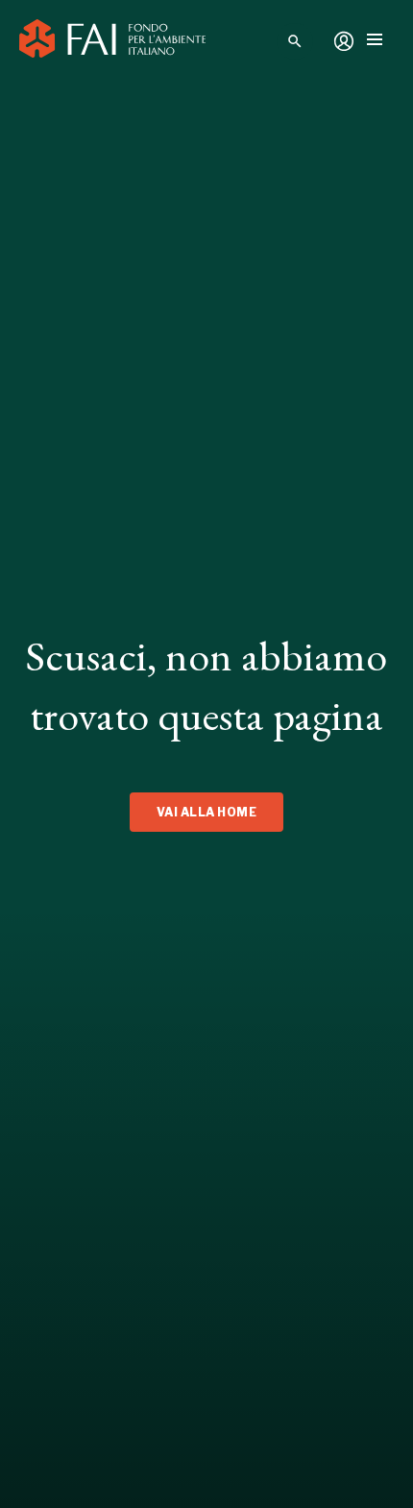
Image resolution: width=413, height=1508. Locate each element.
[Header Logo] (112, 41)
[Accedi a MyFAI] (343, 41)
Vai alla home (206, 812)
